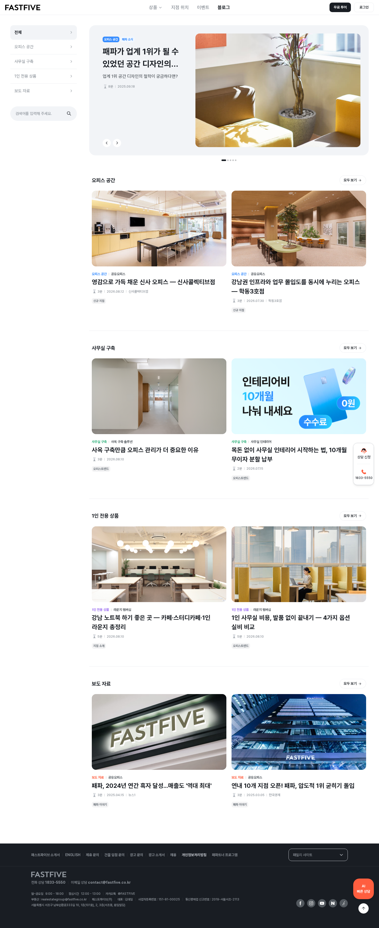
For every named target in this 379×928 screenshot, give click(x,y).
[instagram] (311, 903)
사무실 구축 (24, 61)
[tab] (223, 160)
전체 (18, 32)
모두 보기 (350, 180)
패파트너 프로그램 (224, 855)
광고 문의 (136, 855)
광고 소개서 (157, 855)
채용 (173, 855)
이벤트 (203, 7)
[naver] (333, 903)
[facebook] (300, 903)
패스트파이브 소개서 (45, 855)
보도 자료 (22, 90)
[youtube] (322, 903)
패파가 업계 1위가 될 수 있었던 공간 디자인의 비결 (141, 58)
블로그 (224, 7)
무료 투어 (340, 7)
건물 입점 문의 (114, 855)
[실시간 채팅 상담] (363, 889)
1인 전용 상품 (25, 76)
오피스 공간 (24, 46)
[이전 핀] (107, 143)
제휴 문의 (92, 855)
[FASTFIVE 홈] (22, 7)
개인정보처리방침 (194, 855)
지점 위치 (180, 7)
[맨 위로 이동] (363, 908)
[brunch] (344, 903)
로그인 (364, 7)
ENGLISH (72, 855)
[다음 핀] (117, 143)
